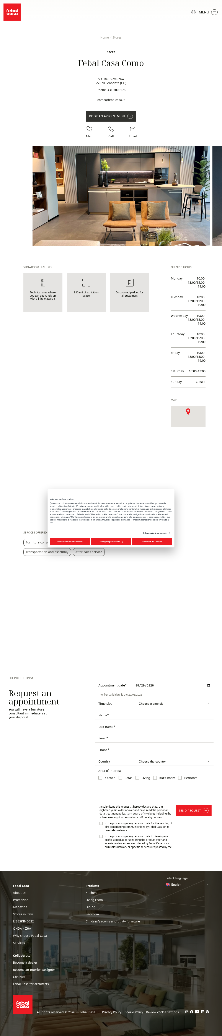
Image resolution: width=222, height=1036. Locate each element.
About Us (19, 893)
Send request (190, 810)
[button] (188, 411)
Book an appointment (107, 116)
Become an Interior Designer (34, 970)
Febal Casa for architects (31, 984)
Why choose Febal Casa (30, 936)
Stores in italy (23, 914)
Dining (90, 907)
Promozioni (21, 900)
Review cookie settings (162, 1012)
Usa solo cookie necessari (70, 541)
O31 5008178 (116, 90)
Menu (204, 12)
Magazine (20, 907)
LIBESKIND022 (23, 921)
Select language (194, 12)
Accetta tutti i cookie (152, 541)
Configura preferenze (109, 541)
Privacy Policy (111, 1012)
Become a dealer (25, 962)
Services (19, 943)
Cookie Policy (133, 1012)
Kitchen (91, 893)
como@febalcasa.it (111, 100)
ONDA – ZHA (22, 928)
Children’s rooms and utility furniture (113, 921)
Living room (94, 900)
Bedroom (92, 914)
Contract (19, 977)
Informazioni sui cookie (154, 533)
